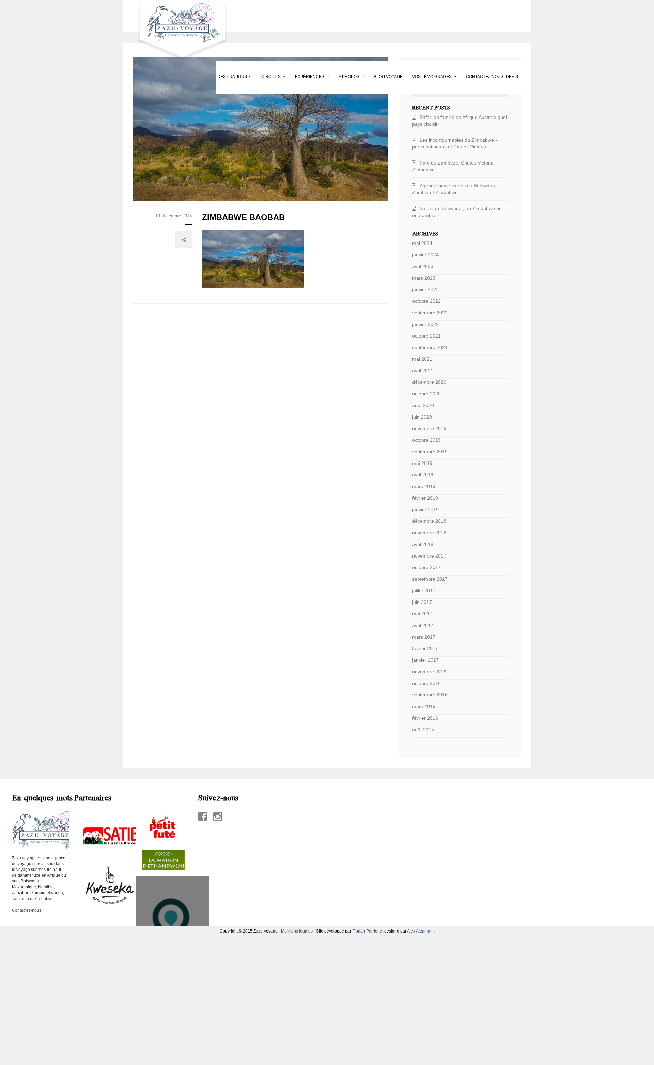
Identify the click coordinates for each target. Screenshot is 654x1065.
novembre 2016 (429, 671)
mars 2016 (423, 706)
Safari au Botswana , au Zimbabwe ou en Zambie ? (457, 212)
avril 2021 (422, 370)
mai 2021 (422, 359)
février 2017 (425, 648)
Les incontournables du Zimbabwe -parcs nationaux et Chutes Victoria (454, 143)
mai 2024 (422, 243)
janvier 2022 (425, 324)
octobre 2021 (426, 336)
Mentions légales (297, 931)
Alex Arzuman (420, 931)
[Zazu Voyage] (180, 30)
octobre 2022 (426, 301)
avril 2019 (422, 474)
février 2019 (425, 498)
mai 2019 (422, 463)
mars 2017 (423, 637)
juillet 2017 (423, 590)
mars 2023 (423, 278)
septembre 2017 (430, 579)
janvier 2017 (425, 660)
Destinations (153, 76)
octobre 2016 (426, 683)
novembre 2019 (429, 428)
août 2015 (423, 729)
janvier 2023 (425, 289)
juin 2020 (422, 417)
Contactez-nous (26, 910)
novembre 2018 (429, 532)
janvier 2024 (425, 254)
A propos (322, 76)
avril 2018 (422, 544)
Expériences (265, 76)
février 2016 (425, 718)
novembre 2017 (429, 556)
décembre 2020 (429, 382)
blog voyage (379, 76)
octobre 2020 (426, 393)
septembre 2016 (430, 695)
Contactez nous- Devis (164, 109)
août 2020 (423, 405)
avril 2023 (422, 266)
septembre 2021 (430, 347)
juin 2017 (422, 602)
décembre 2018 (429, 521)
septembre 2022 (430, 312)
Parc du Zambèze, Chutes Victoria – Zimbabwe (455, 166)
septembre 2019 (430, 451)
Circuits (209, 76)
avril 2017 (422, 625)
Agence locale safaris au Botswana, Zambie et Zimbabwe (454, 189)
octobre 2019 (426, 440)
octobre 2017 (426, 567)
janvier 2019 (425, 509)
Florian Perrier (365, 931)
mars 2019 (423, 486)
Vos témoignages (441, 76)
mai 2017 (422, 613)
